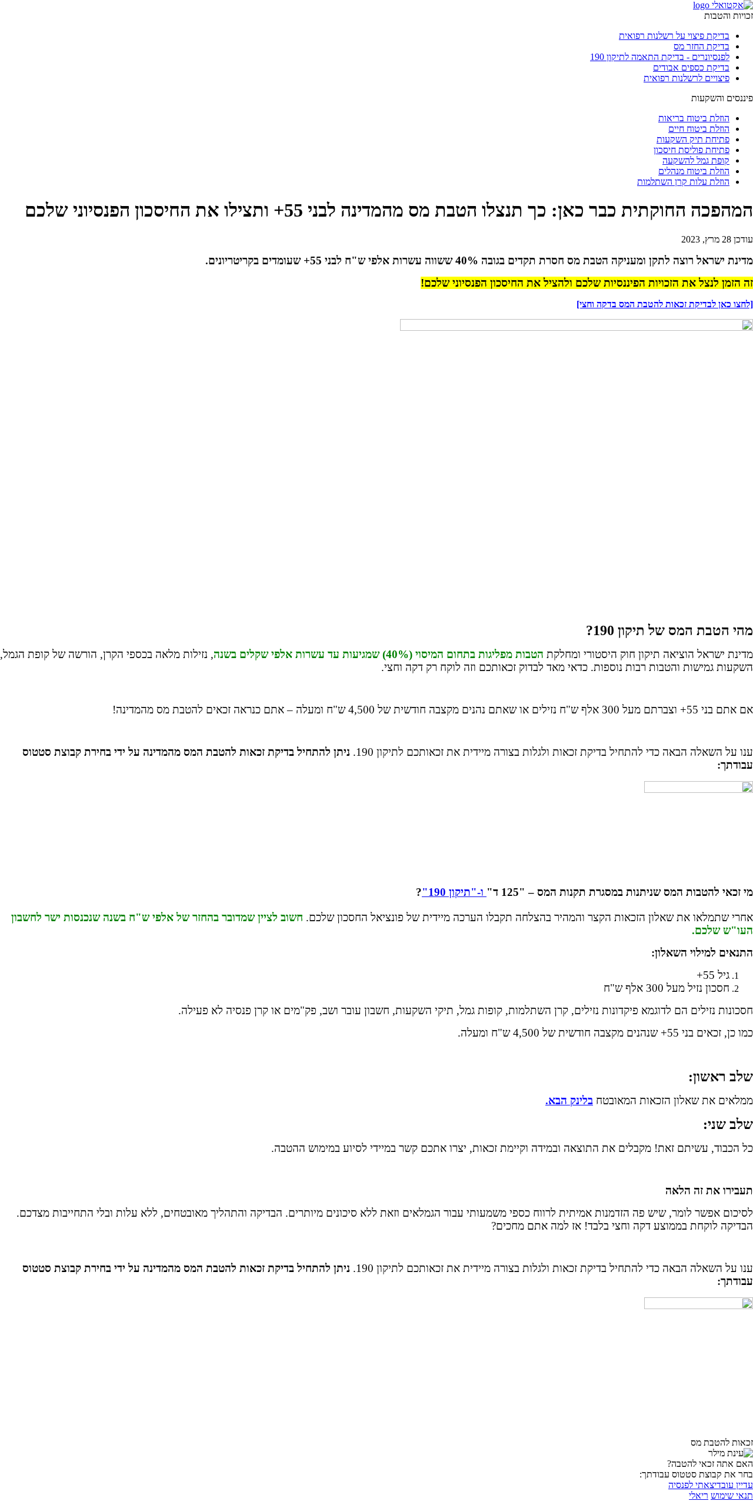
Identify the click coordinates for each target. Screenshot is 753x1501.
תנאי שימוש (732, 1495)
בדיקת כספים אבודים (691, 67)
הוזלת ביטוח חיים (698, 129)
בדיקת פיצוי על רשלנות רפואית (674, 36)
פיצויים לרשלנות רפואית (686, 78)
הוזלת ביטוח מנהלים (693, 171)
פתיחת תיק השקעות (693, 139)
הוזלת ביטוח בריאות (693, 118)
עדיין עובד (735, 1485)
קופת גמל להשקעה (695, 160)
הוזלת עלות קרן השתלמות (683, 182)
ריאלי (698, 1495)
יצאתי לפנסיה (692, 1485)
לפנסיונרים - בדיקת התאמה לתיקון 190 (659, 57)
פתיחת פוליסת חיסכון (691, 150)
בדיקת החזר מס (701, 46)
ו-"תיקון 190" (454, 892)
